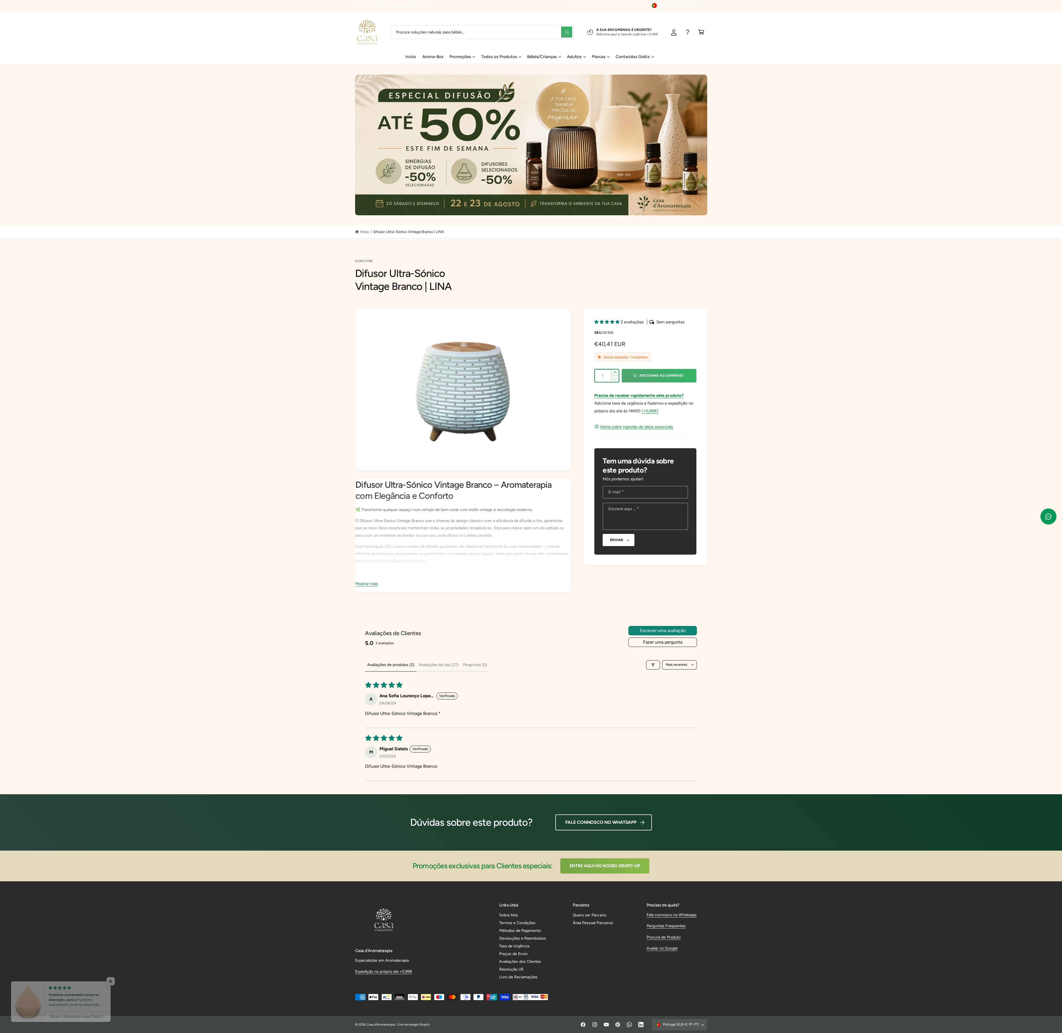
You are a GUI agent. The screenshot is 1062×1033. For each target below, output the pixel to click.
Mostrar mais (366, 583)
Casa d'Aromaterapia (381, 1024)
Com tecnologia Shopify (413, 1024)
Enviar (616, 540)
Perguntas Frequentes (624, 5)
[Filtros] (653, 665)
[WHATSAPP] (687, 32)
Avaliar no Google (662, 948)
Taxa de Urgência (514, 945)
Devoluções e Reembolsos (522, 938)
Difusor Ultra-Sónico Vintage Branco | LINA (408, 231)
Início (364, 231)
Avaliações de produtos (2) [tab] (390, 664)
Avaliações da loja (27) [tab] (439, 664)
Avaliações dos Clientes (520, 961)
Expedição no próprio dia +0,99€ (383, 971)
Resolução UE (511, 969)
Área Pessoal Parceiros (593, 922)
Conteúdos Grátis (632, 56)
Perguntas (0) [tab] (475, 664)
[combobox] (482, 32)
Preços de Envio (513, 953)
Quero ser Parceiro (589, 915)
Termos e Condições (517, 922)
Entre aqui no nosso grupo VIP (605, 865)
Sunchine (364, 261)
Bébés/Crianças (542, 56)
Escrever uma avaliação (663, 630)
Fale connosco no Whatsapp (601, 822)
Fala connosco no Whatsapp (671, 914)
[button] (701, 32)
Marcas (598, 56)
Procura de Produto (664, 937)
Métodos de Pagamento (520, 930)
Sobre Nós (586, 5)
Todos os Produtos (499, 56)
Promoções (460, 56)
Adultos (574, 56)
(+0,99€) (650, 410)
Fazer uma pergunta (662, 642)
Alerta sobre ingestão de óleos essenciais (636, 426)
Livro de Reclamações (518, 976)
